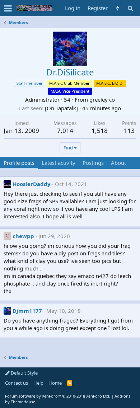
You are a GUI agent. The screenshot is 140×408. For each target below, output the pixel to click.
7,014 (65, 130)
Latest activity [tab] (58, 162)
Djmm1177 (27, 310)
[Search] (130, 8)
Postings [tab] (93, 162)
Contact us (16, 383)
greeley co (102, 99)
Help (38, 383)
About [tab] (118, 162)
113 (129, 130)
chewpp (23, 236)
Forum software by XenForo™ (57, 396)
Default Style (24, 373)
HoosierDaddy (32, 183)
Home (55, 383)
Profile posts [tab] (19, 162)
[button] (8, 8)
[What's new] (117, 8)
